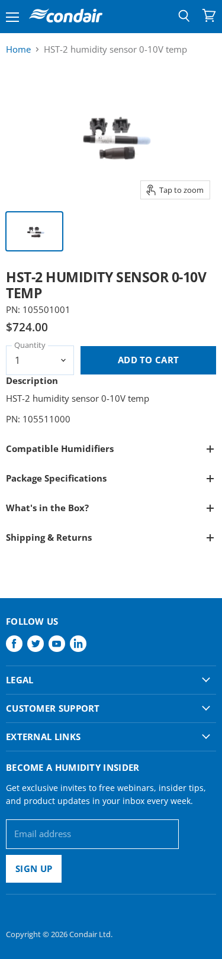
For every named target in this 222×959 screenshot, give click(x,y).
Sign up (33, 868)
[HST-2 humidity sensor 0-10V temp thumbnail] (34, 231)
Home (18, 49)
